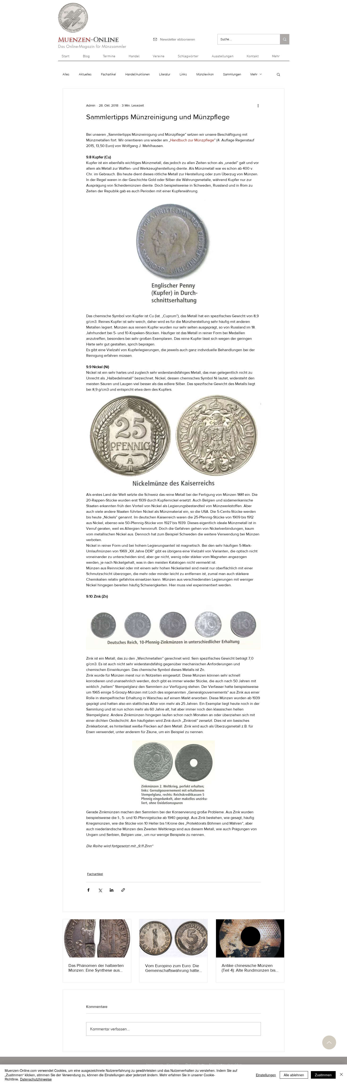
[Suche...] (284, 39)
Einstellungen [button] (266, 1075)
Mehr (253, 74)
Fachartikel (108, 74)
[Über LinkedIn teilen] (111, 890)
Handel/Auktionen (137, 74)
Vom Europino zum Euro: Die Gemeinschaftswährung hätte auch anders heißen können (172, 968)
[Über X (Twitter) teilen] (100, 890)
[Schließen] (341, 1074)
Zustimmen (323, 1075)
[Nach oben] (329, 1042)
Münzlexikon (205, 74)
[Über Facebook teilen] (88, 890)
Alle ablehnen (294, 1075)
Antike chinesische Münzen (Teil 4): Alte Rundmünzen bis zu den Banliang (248, 968)
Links (183, 74)
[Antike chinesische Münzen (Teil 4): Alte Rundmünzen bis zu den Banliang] (250, 938)
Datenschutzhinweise (36, 1079)
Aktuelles (85, 74)
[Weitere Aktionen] (258, 105)
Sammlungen (232, 74)
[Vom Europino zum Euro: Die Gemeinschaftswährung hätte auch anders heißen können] (174, 938)
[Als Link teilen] (123, 890)
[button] (278, 58)
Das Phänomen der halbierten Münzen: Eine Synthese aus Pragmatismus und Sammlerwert (96, 968)
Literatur (164, 74)
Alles (66, 74)
